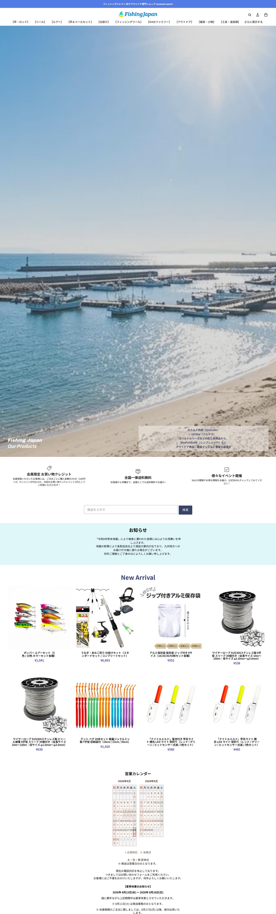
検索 (185, 509)
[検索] (250, 15)
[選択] (65, 643)
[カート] (266, 15)
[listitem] (253, 22)
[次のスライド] (65, 618)
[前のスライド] (13, 618)
